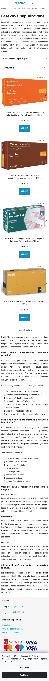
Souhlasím (24, 675)
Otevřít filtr (9, 68)
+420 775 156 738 (16, 612)
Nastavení (24, 667)
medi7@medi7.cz (15, 607)
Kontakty (6, 625)
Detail (24, 128)
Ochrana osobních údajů (12, 629)
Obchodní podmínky (10, 632)
